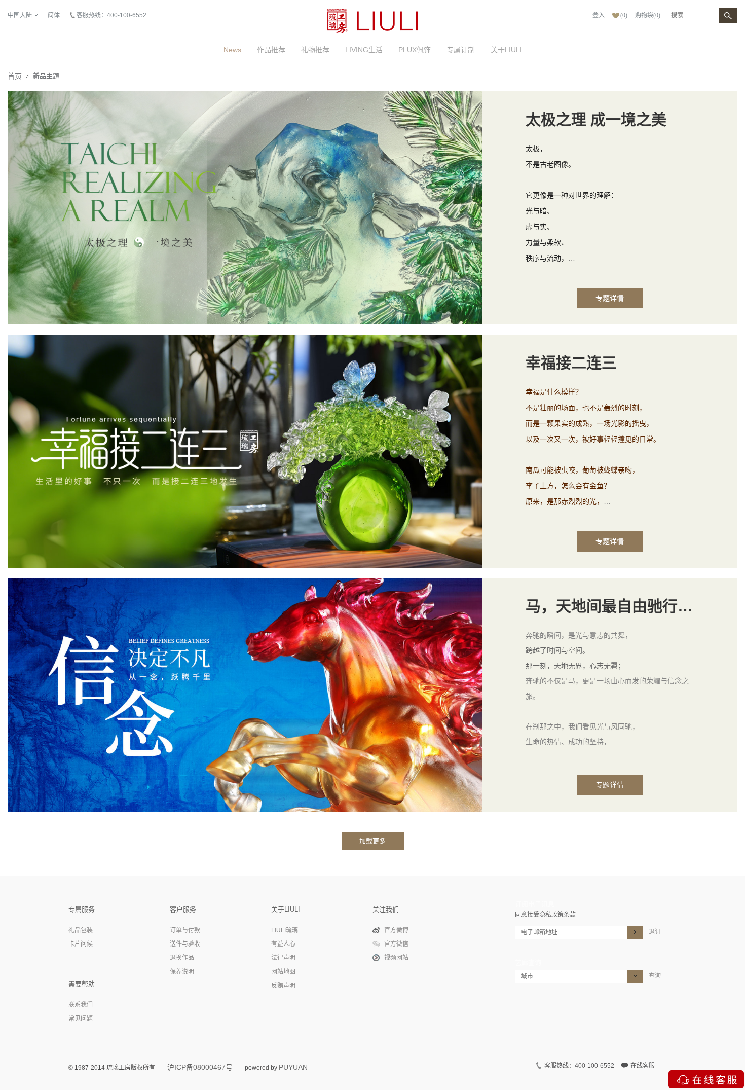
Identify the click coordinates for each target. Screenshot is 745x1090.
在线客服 (642, 1065)
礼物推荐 (315, 50)
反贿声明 (283, 985)
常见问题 (80, 1018)
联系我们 (80, 1004)
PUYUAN (293, 1067)
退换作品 (182, 957)
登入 (598, 15)
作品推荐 (271, 50)
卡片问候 (80, 944)
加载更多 (372, 841)
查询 (655, 975)
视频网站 (396, 957)
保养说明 (182, 971)
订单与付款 (185, 930)
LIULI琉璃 (284, 930)
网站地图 (283, 971)
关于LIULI (506, 50)
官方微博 (396, 930)
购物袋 (647, 15)
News (232, 50)
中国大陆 (20, 15)
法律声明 (283, 957)
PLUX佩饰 (414, 50)
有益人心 (283, 944)
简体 (54, 15)
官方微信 (396, 944)
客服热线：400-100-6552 (111, 15)
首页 (15, 76)
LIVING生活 (364, 50)
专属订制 (460, 50)
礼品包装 (80, 930)
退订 (655, 931)
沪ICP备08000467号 (200, 1067)
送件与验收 (185, 944)
